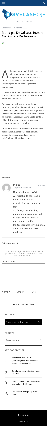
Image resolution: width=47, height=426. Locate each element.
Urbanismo (6, 28)
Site (34, 291)
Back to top (24, 421)
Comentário (8, 261)
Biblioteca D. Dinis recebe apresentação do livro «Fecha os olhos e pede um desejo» (25, 360)
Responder (41, 185)
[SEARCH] (39, 322)
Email (20, 291)
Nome (6, 291)
